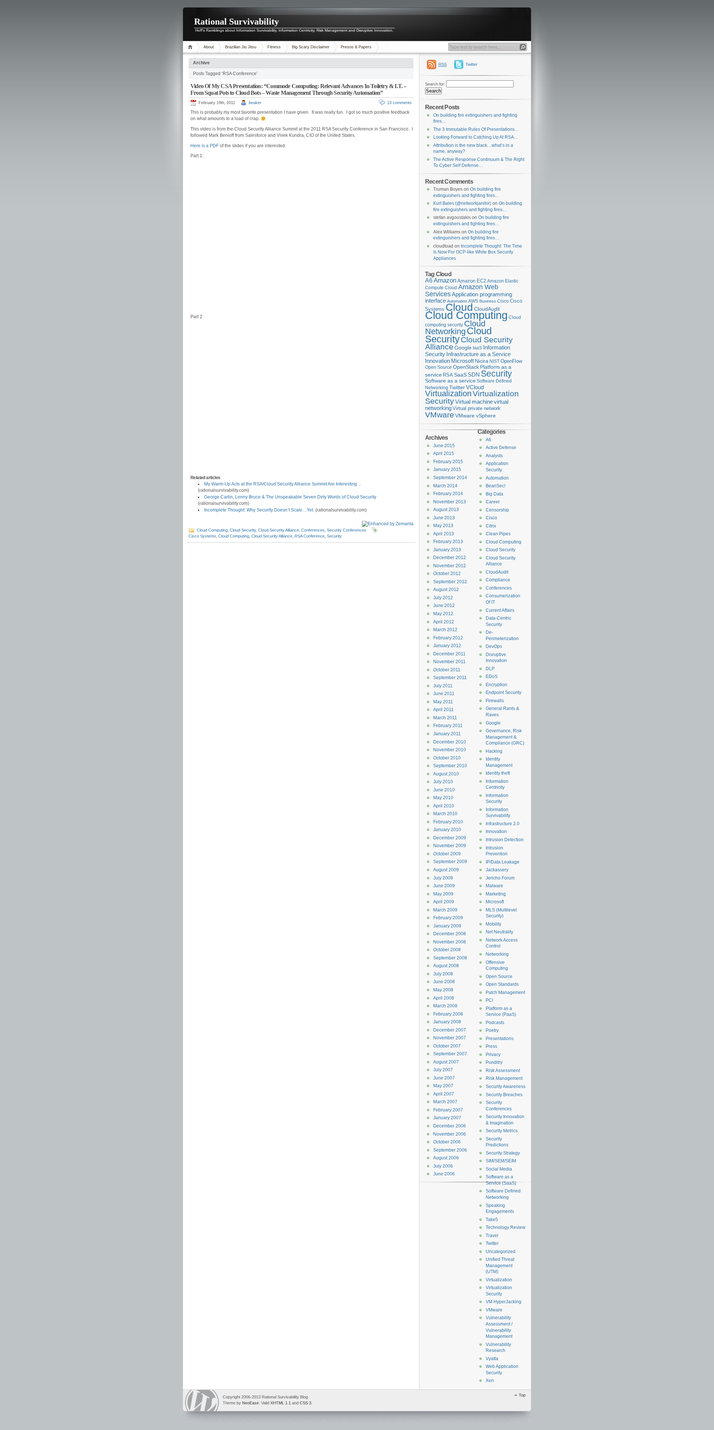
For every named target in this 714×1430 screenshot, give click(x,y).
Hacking (494, 751)
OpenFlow (511, 361)
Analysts (494, 455)
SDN (474, 374)
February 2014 (448, 493)
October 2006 (447, 1142)
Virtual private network (477, 408)
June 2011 (443, 693)
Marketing (496, 894)
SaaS (460, 375)
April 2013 (443, 533)
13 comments (399, 102)
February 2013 (448, 541)
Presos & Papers (356, 47)
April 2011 (443, 709)
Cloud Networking (455, 327)
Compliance (498, 579)
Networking (497, 954)
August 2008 (446, 965)
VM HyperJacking (503, 1301)
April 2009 (443, 901)
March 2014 (445, 485)
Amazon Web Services (461, 290)
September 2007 (450, 1053)
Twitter (471, 64)
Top (522, 1395)
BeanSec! (495, 485)
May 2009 (443, 894)
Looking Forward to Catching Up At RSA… (475, 137)
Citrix (491, 526)
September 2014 (450, 477)
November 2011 (449, 661)
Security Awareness (505, 1086)
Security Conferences (346, 530)
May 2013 (443, 525)
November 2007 (449, 1037)
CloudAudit (497, 572)
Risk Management (504, 1078)
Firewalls (495, 700)
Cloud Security (243, 530)
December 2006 (449, 1126)
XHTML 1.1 (280, 1403)
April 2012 (443, 621)
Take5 (492, 1219)
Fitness (274, 47)
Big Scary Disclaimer (310, 47)
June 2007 (444, 1078)
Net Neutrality (499, 931)
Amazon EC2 (471, 281)
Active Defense (501, 447)
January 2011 (447, 733)
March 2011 (445, 717)
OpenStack (466, 367)
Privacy (493, 1054)
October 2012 (447, 573)
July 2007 (443, 1069)
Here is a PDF (204, 145)
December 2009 (449, 837)
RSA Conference (310, 536)
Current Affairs (500, 610)
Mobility (493, 924)
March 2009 (445, 910)
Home (191, 47)
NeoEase (250, 1403)
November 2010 (449, 749)
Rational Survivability (236, 21)
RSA (448, 375)
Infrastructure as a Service (478, 354)
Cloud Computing (212, 530)
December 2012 (449, 557)
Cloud (459, 307)
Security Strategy (503, 1153)
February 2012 (448, 637)
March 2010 (445, 813)
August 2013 (446, 509)
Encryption (496, 684)
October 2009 (447, 853)
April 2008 (443, 998)
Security (334, 536)
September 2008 (450, 958)
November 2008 (449, 942)
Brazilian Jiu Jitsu (240, 47)
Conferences (313, 530)
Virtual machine (474, 401)
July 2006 (443, 1166)
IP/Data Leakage (503, 862)
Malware (494, 885)
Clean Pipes (498, 533)
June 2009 (444, 885)
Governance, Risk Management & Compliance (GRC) (505, 737)
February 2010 (448, 821)
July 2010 (443, 781)
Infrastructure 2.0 (503, 823)
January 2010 (447, 829)
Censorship (497, 510)
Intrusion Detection (505, 839)
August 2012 (446, 589)
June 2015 (444, 445)
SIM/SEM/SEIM (501, 1160)
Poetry (492, 1030)
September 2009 (450, 861)
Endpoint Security (503, 692)
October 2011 (446, 669)
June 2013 (444, 517)
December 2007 (449, 1030)
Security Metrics (502, 1130)
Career (493, 501)
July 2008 (443, 974)
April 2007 (443, 1094)
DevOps (494, 646)
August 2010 (446, 774)
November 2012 (449, 565)
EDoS (492, 676)
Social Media (499, 1169)
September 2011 (450, 677)
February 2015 (448, 461)
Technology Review (505, 1227)
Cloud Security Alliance (278, 530)
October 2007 (447, 1046)
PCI (489, 1000)
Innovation (437, 361)
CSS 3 (305, 1403)
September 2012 (450, 581)
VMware (439, 414)
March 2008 (445, 1005)
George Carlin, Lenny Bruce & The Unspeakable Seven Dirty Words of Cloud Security (290, 497)
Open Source (438, 367)
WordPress (202, 1400)
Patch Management (505, 992)
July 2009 (443, 878)
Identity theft (498, 773)
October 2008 (447, 949)
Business (487, 301)
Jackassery (497, 869)
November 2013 (449, 501)
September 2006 (450, 1150)
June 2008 (444, 981)
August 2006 (446, 1158)
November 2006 (449, 1134)
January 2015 (447, 469)
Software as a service (450, 381)
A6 (428, 280)
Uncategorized (500, 1251)
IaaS (477, 348)
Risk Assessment (503, 1070)
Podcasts (495, 1022)
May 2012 (443, 613)
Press (491, 1046)
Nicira (481, 361)
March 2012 (445, 629)
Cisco (503, 301)
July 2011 (443, 685)
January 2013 (447, 549)
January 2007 (447, 1117)
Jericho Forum (500, 878)
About (208, 47)
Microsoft (462, 361)
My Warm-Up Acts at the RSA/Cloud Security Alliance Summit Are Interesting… (282, 484)
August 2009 (446, 869)
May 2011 (443, 701)
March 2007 (445, 1101)
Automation (497, 478)
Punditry (494, 1062)
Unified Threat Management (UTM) (500, 1265)
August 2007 (446, 1062)
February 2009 (448, 917)
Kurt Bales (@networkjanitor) (462, 203)
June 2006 (444, 1173)
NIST (494, 361)
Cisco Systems (202, 536)
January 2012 (447, 645)
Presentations (500, 1038)
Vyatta (492, 1358)
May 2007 (443, 1085)
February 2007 (448, 1110)
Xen (490, 1380)
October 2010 (447, 758)
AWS (473, 301)
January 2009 (447, 926)
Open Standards (502, 984)
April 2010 (443, 805)
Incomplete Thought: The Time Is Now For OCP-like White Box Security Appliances (477, 252)
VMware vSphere (475, 416)
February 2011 (448, 725)
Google (463, 348)
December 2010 (449, 742)
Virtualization (448, 393)
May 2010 (443, 797)
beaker (255, 102)
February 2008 (448, 1014)
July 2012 (443, 597)
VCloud (475, 387)
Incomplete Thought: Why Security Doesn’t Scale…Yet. (259, 510)
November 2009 (449, 845)
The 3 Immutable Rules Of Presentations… (476, 129)
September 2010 (450, 765)
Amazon (445, 280)
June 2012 (444, 605)
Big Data (494, 494)
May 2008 (443, 989)
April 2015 (443, 453)
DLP (490, 668)
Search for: (435, 84)
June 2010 (444, 790)
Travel (492, 1235)
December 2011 (449, 653)
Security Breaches (504, 1094)
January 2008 (447, 1021)
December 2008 (449, 933)
